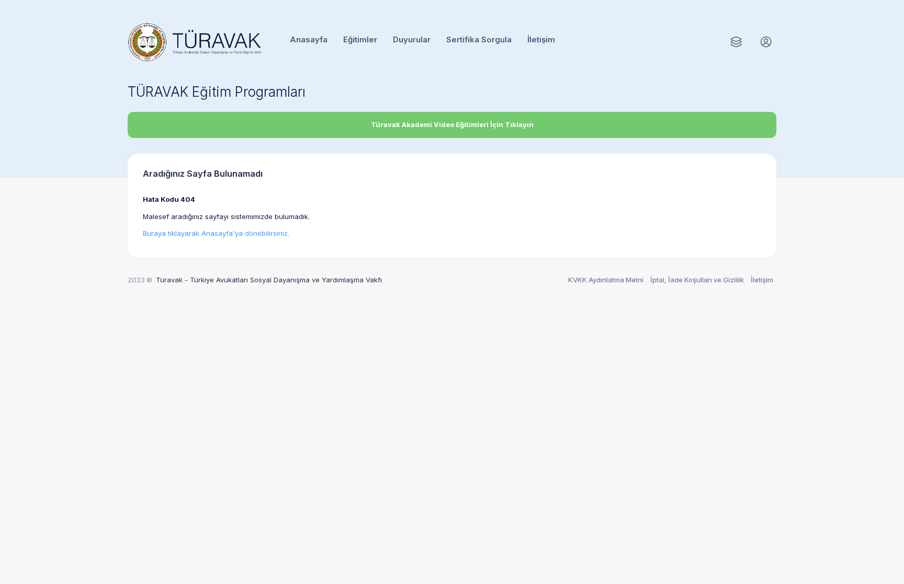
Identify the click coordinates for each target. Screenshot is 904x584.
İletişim (762, 280)
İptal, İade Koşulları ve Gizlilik (697, 280)
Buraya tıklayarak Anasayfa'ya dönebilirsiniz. (216, 233)
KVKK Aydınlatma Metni (605, 280)
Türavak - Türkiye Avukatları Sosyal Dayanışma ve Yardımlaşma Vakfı (269, 280)
